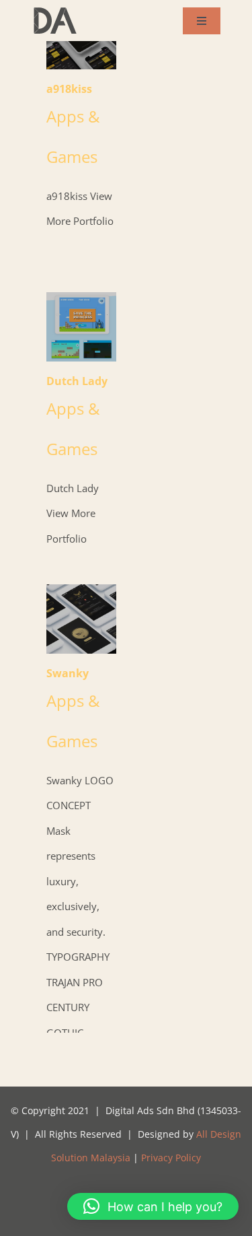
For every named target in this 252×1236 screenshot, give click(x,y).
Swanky (81, 619)
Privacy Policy (171, 1157)
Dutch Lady (81, 327)
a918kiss (69, 88)
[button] (153, 1206)
